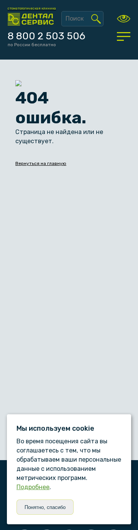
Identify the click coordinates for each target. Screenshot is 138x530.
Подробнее (32, 487)
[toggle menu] (123, 36)
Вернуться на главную (40, 163)
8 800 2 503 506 (46, 36)
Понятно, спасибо (45, 507)
